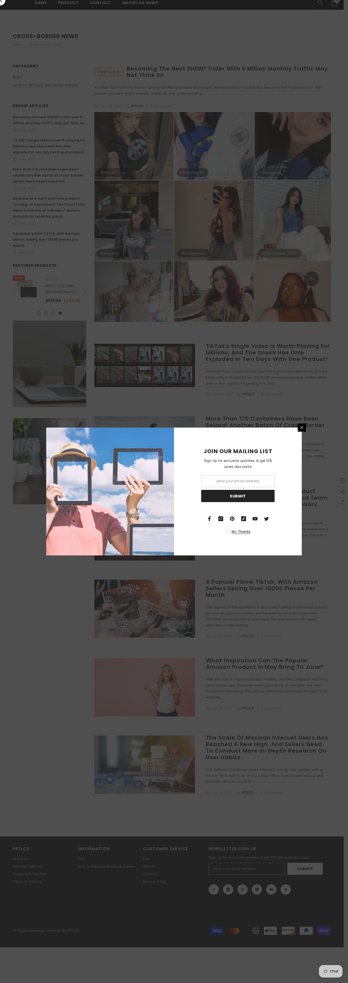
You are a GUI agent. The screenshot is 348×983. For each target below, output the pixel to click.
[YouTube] (255, 518)
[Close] (302, 428)
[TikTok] (243, 518)
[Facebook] (209, 518)
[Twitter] (266, 518)
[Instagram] (220, 518)
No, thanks (241, 531)
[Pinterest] (232, 518)
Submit (238, 496)
